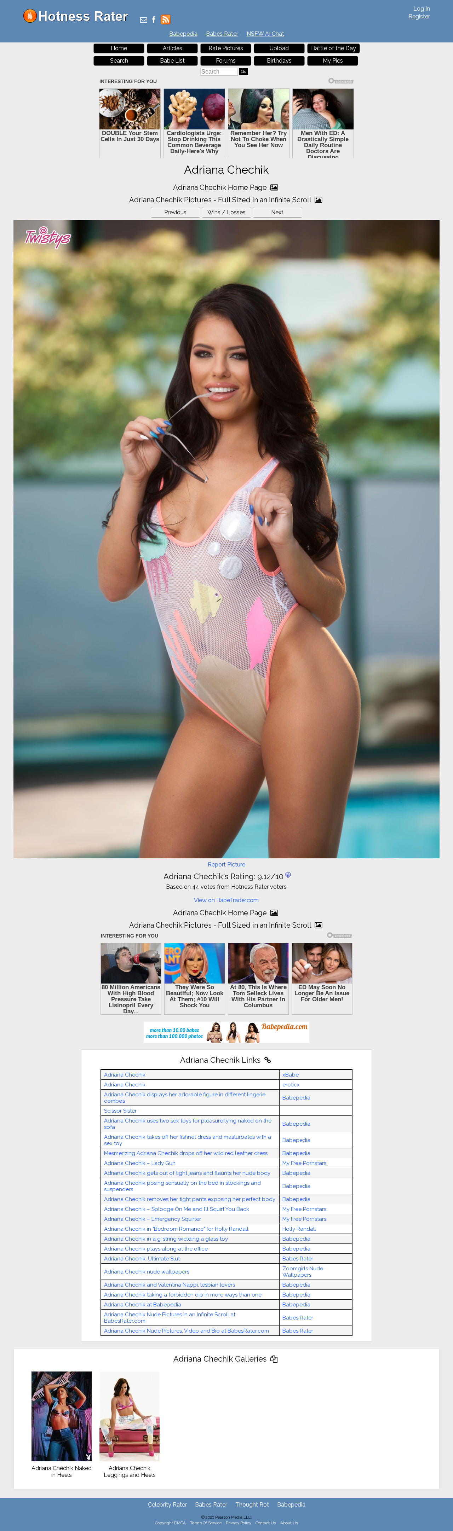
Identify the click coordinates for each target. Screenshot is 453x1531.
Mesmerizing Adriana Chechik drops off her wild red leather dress (186, 1153)
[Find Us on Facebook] (153, 20)
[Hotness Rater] (78, 21)
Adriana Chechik (124, 1075)
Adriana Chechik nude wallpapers (146, 1272)
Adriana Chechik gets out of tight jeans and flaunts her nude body (187, 1173)
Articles (172, 48)
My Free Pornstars (304, 1163)
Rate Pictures (225, 48)
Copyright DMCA (170, 1522)
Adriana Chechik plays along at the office (156, 1249)
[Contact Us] (143, 20)
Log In (421, 8)
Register (419, 16)
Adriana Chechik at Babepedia (142, 1304)
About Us (289, 1522)
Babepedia (183, 33)
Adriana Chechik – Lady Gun (140, 1163)
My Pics (333, 60)
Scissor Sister (120, 1111)
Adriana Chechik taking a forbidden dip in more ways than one (183, 1295)
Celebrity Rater (167, 1504)
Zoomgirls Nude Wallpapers (302, 1271)
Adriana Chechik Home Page (221, 187)
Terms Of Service (206, 1522)
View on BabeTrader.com (226, 900)
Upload (279, 48)
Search (119, 60)
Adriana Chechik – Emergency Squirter (152, 1219)
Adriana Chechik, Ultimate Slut (142, 1258)
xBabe (290, 1075)
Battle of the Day (333, 48)
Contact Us (266, 1522)
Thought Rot (252, 1504)
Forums (226, 60)
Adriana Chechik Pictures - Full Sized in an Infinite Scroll (221, 200)
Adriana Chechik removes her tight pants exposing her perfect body (189, 1199)
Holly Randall (299, 1229)
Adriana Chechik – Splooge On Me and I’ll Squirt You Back (176, 1209)
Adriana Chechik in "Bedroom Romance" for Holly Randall (176, 1229)
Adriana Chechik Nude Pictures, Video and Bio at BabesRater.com (186, 1331)
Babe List (172, 60)
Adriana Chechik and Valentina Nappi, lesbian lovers (169, 1285)
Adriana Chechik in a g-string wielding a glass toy (166, 1239)
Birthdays (279, 60)
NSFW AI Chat (265, 33)
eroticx (291, 1084)
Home (119, 48)
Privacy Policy (238, 1522)
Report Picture (226, 864)
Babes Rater (222, 33)
